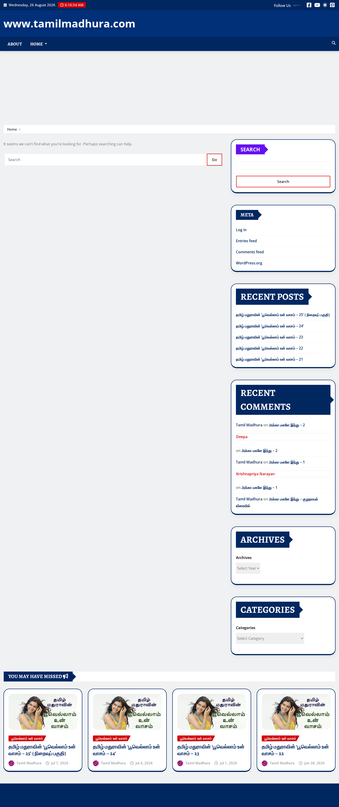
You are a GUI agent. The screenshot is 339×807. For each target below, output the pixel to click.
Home (37, 44)
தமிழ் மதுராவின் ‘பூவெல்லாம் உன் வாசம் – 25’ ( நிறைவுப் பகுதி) (283, 314)
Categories (245, 627)
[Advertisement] (169, 85)
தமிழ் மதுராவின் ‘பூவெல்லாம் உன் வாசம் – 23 (269, 337)
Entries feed (246, 240)
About (15, 44)
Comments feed (250, 251)
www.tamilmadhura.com (69, 23)
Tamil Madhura (249, 424)
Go (214, 159)
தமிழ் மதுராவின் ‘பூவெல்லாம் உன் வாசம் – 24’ (270, 326)
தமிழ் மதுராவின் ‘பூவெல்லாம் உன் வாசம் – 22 (269, 348)
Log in (241, 229)
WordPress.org (249, 263)
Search (250, 149)
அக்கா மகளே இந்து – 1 (287, 462)
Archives (244, 557)
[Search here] (334, 42)
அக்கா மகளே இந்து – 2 (287, 424)
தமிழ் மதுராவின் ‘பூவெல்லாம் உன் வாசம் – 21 (269, 359)
